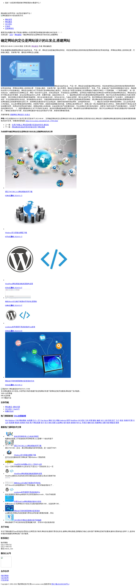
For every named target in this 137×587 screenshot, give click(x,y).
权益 (121, 420)
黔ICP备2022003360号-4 (60, 584)
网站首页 (8, 19)
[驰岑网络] (5, 576)
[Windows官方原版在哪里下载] (9, 455)
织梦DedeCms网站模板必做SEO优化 (27, 501)
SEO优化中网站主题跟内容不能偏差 (27, 520)
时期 (90, 420)
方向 (87, 420)
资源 (108, 423)
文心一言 (36, 420)
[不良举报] (5, 580)
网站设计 (21, 114)
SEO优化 (8, 24)
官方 (46, 423)
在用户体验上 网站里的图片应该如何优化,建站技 (30, 125)
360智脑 (30, 420)
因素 (54, 423)
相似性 (17, 423)
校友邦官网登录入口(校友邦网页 (26, 436)
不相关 (84, 423)
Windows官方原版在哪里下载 (25, 455)
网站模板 (22, 420)
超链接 (73, 423)
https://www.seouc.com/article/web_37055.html (41, 121)
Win (6, 420)
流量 (104, 423)
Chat (41, 420)
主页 (11, 35)
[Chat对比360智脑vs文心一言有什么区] (9, 464)
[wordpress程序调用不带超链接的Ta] (9, 492)
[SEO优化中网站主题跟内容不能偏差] (9, 520)
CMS (17, 420)
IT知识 (7, 26)
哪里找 (112, 423)
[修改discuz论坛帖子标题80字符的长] (9, 483)
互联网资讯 (9, 28)
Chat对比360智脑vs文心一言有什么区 (28, 464)
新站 (50, 423)
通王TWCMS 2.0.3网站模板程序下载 (27, 446)
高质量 (11, 423)
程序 (68, 420)
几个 (117, 420)
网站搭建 (36, 423)
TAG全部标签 (20, 416)
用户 (31, 423)
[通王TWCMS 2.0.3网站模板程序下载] (9, 446)
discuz (46, 420)
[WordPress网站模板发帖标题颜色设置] (9, 473)
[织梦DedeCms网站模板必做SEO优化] (9, 501)
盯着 (131, 420)
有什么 (78, 423)
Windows (11, 420)
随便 (117, 423)
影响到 (22, 423)
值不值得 (66, 423)
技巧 (42, 423)
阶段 (110, 420)
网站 (50, 420)
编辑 (89, 423)
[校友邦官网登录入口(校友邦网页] (9, 436)
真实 (93, 423)
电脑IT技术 (9, 411)
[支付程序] (5, 578)
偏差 (98, 420)
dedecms (63, 420)
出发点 (27, 114)
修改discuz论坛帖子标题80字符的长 (27, 483)
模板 (58, 420)
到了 (113, 420)
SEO (102, 420)
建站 (94, 420)
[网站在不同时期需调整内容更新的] (9, 511)
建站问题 (16, 407)
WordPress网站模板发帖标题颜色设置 (28, 473)
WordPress (74, 420)
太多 (106, 420)
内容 (27, 423)
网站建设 (8, 22)
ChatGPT (16, 409)
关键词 (126, 420)
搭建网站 (14, 114)
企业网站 (59, 423)
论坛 (54, 420)
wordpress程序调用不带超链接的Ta (27, 492)
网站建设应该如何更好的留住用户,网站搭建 (28, 127)
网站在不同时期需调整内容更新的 (27, 511)
